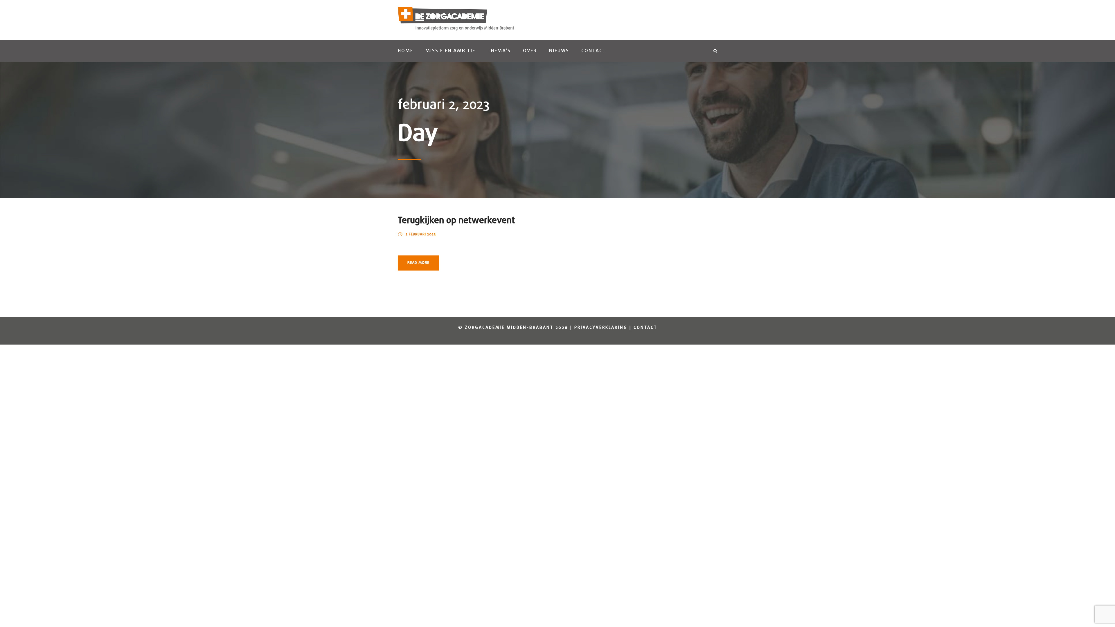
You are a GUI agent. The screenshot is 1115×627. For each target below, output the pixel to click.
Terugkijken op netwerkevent (456, 221)
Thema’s (499, 51)
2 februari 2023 (421, 234)
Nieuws (559, 51)
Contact (593, 51)
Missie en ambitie (450, 51)
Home (405, 51)
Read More (418, 263)
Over (530, 51)
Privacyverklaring (600, 328)
